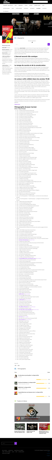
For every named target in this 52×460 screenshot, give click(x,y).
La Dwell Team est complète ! (18, 450)
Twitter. (49, 451)
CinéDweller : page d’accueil (8, 5)
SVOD (43, 5)
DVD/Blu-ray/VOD (37, 5)
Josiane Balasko (28, 319)
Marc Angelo (26, 316)
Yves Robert (39, 258)
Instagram (48, 455)
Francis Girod (28, 299)
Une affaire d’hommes (23, 306)
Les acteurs (38, 8)
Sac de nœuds (22, 319)
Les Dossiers (26, 8)
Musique (30, 5)
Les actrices (44, 8)
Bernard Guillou (36, 309)
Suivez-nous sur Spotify (5, 453)
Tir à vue (20, 316)
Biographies (21, 5)
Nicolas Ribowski (32, 306)
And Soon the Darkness (23, 239)
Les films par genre (6, 8)
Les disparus (32, 8)
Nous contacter (4, 450)
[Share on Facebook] (15, 365)
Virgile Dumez (17, 104)
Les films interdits (19, 8)
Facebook (48, 453)
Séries (13, 8)
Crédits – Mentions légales (6, 451)
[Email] (19, 365)
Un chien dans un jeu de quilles (25, 309)
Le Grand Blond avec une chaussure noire (27, 258)
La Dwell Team (10, 450)
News (16, 5)
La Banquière (21, 299)
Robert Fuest (32, 239)
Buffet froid (21, 294)
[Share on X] (17, 365)
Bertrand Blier (27, 294)
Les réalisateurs (6, 11)
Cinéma (26, 5)
